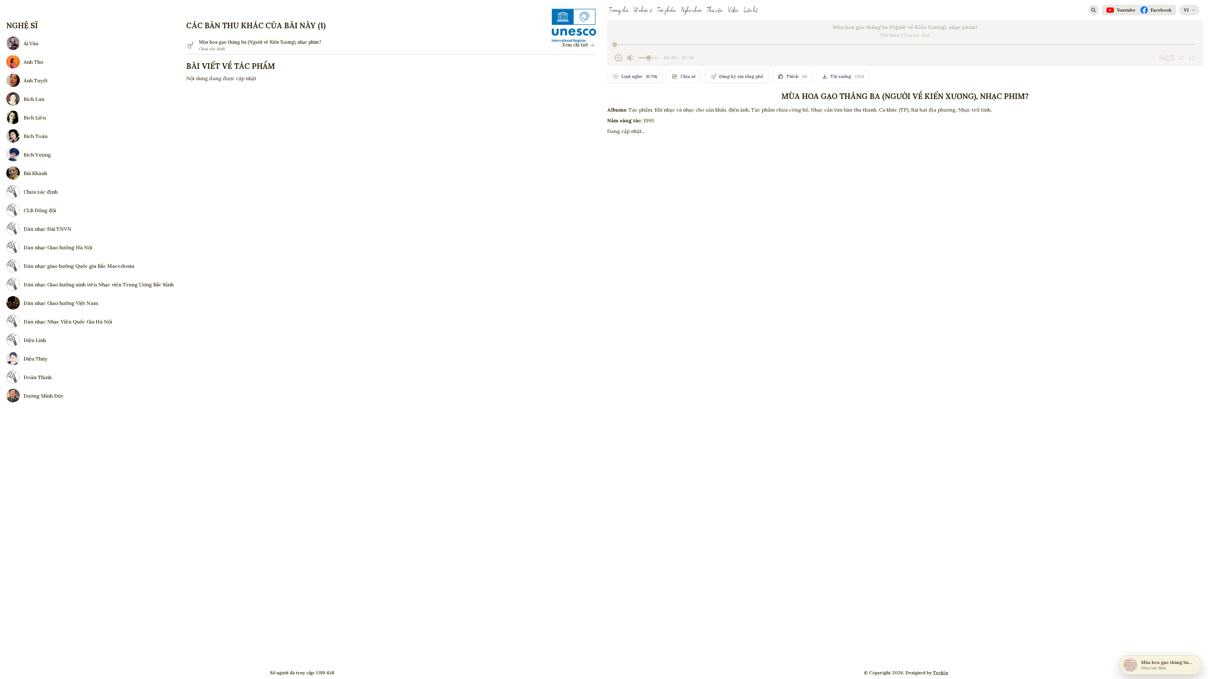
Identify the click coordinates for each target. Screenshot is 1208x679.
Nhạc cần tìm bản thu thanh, (844, 110)
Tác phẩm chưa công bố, (780, 110)
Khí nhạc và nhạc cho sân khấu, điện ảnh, (702, 110)
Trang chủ (618, 10)
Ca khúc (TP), (894, 110)
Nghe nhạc (691, 10)
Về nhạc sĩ (642, 10)
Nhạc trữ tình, (975, 110)
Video (733, 10)
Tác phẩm (666, 10)
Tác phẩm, (641, 110)
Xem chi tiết (575, 45)
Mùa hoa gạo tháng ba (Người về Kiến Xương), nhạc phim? (260, 42)
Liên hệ (750, 10)
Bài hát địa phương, (934, 110)
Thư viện (715, 10)
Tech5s (940, 673)
